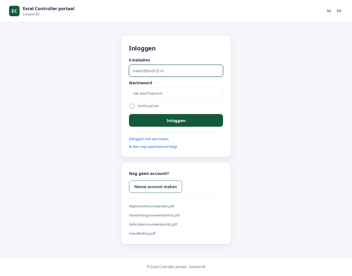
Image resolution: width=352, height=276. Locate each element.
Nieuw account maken (155, 186)
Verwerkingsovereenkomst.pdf (154, 215)
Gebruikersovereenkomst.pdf (153, 224)
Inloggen (176, 120)
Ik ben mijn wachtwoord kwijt (153, 146)
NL (329, 11)
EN (339, 11)
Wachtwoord (140, 82)
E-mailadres (139, 60)
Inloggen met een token (149, 138)
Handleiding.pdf (142, 233)
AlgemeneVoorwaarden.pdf (151, 206)
